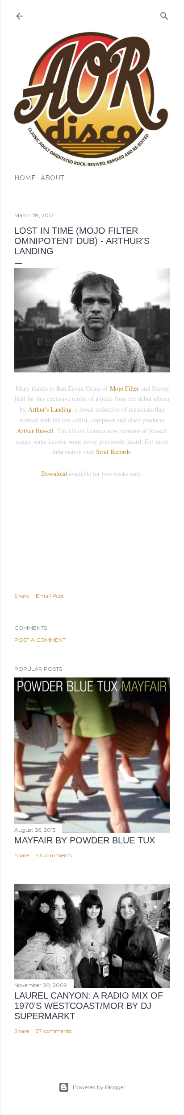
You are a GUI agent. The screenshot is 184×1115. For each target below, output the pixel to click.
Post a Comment (40, 639)
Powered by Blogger (99, 1087)
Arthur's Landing (49, 409)
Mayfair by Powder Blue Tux (84, 840)
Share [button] (21, 595)
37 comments (53, 1031)
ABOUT (52, 178)
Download (54, 473)
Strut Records (113, 451)
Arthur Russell (35, 430)
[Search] (164, 14)
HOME (25, 178)
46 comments (54, 855)
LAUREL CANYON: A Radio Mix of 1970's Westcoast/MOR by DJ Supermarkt (88, 1006)
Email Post (50, 595)
